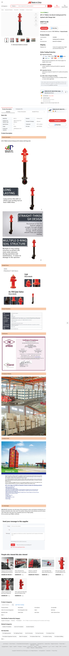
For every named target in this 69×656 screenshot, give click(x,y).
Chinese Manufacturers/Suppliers (23, 643)
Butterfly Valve (4, 612)
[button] (42, 111)
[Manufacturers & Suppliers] (34, 2)
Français (24, 646)
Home (2, 9)
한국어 (53, 646)
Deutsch (39, 646)
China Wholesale (33, 643)
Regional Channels (54, 643)
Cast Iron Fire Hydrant (18, 626)
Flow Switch (20, 607)
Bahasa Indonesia (39, 647)
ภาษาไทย (64, 646)
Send (13, 544)
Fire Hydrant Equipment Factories (9, 636)
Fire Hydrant (22, 9)
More (2, 614)
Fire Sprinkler (53, 607)
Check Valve (20, 612)
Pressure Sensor (4, 607)
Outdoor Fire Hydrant (6, 626)
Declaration (48, 650)
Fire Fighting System (6, 633)
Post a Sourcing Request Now (18, 547)
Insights (37, 644)
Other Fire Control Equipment (7, 610)
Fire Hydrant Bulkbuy (59, 636)
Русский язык (30, 646)
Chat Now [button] (54, 28)
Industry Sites (47, 643)
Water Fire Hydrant (23, 636)
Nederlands (45, 646)
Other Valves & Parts (55, 612)
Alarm (35, 610)
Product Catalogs (20, 604)
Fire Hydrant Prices (50, 633)
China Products (12, 643)
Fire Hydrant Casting (47, 636)
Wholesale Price (40, 643)
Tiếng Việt (32, 647)
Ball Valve (53, 610)
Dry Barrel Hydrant (29, 9)
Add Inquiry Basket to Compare (20, 44)
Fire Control (16, 9)
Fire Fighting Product (18, 633)
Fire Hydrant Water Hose (35, 636)
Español (15, 646)
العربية (49, 646)
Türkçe (28, 647)
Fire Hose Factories (39, 633)
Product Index (61, 643)
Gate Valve (36, 612)
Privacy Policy (54, 650)
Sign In (42, 102)
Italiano (35, 646)
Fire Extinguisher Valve (22, 610)
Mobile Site (32, 644)
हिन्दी (60, 646)
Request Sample (63, 31)
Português (20, 646)
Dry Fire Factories (29, 633)
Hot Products (5, 643)
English (10, 646)
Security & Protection (9, 9)
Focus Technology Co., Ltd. (26, 650)
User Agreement (42, 650)
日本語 (57, 646)
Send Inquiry (44, 28)
